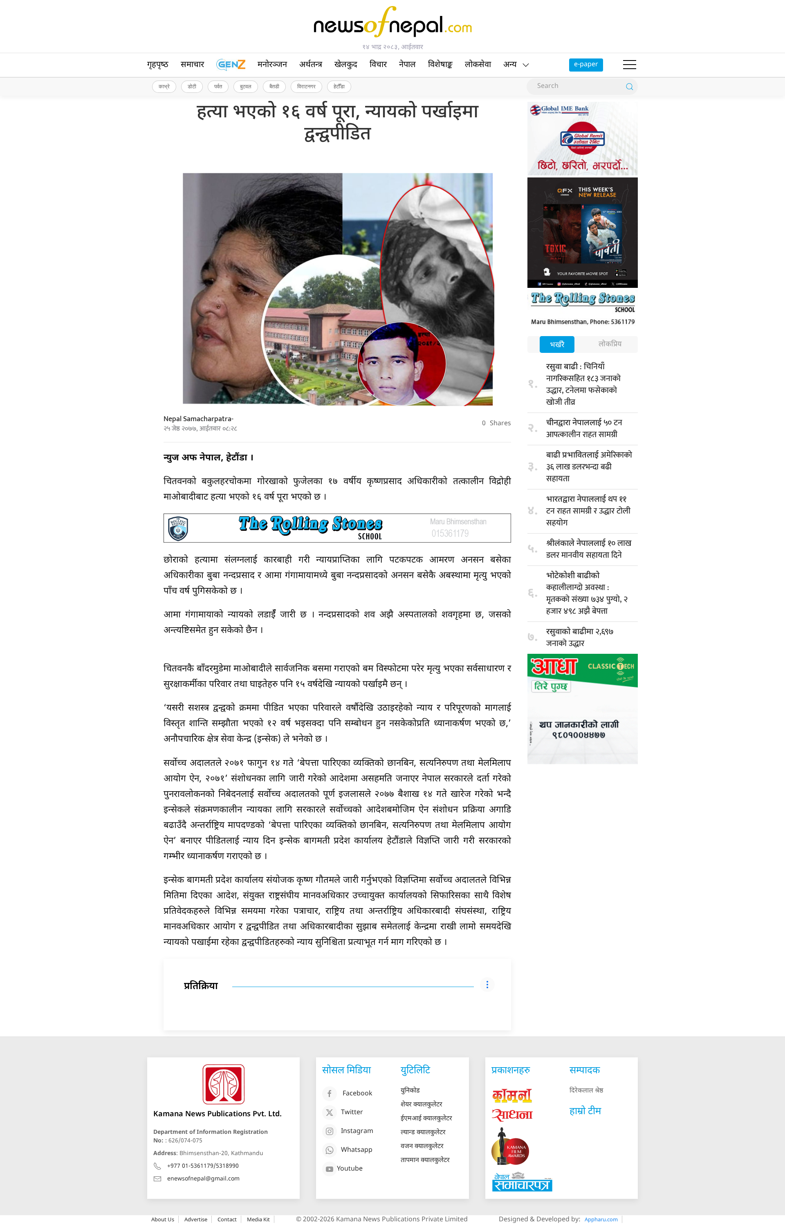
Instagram (357, 1132)
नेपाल (407, 65)
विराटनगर (306, 86)
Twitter (352, 1113)
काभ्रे (164, 86)
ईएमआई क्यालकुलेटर (426, 1119)
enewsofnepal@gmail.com (203, 1179)
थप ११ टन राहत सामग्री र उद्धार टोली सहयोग (588, 511)
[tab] (557, 345)
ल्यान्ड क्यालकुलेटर (423, 1133)
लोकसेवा (478, 65)
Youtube (350, 1169)
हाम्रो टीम (585, 1111)
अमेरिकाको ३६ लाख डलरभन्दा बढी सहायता (589, 467)
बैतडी (274, 86)
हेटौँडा (339, 86)
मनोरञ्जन (272, 65)
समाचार (192, 65)
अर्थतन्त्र (310, 65)
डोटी (192, 86)
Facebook (357, 1094)
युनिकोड (410, 1091)
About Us (162, 1219)
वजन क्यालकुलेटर (422, 1146)
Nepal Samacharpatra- (198, 419)
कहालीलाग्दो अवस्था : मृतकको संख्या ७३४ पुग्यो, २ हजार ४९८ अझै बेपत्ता (587, 594)
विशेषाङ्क (440, 65)
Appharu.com (601, 1219)
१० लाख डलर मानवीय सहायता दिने (588, 549)
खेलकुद (345, 65)
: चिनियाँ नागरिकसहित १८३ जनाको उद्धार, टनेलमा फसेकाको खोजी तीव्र (583, 384)
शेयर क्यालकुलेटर (421, 1105)
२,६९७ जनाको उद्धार (580, 638)
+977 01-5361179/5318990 (203, 1166)
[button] (629, 65)
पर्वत (218, 86)
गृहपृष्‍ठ (157, 65)
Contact (227, 1219)
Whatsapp (356, 1150)
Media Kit (258, 1219)
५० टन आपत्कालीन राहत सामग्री (584, 429)
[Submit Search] (629, 87)
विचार (378, 65)
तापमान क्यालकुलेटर (425, 1160)
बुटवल (245, 86)
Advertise (195, 1219)
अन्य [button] (510, 65)
